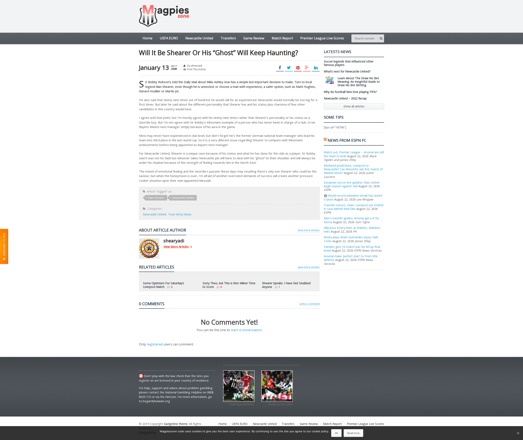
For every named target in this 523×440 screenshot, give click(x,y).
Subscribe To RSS (4, 245)
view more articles (309, 230)
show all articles (353, 106)
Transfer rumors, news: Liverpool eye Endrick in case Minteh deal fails (353, 207)
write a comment (309, 304)
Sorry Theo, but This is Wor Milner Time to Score (229, 285)
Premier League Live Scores (322, 38)
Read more (353, 433)
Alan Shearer (156, 197)
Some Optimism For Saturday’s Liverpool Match (163, 285)
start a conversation (246, 330)
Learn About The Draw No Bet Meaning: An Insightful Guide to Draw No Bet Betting (358, 81)
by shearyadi (194, 65)
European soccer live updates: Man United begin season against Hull (351, 184)
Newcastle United (199, 38)
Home (147, 38)
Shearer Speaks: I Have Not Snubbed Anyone (286, 285)
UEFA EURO (169, 38)
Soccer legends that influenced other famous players (348, 63)
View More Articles (176, 246)
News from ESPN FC (347, 140)
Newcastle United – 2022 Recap (345, 98)
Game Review (253, 38)
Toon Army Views (179, 214)
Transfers (228, 38)
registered (155, 344)
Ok (336, 433)
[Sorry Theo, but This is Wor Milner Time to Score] (229, 277)
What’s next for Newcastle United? (347, 71)
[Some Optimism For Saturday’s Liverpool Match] (170, 277)
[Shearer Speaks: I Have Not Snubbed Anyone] (289, 277)
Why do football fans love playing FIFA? (350, 92)
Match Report (282, 38)
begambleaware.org (156, 401)
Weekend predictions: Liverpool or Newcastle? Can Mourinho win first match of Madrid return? (353, 169)
